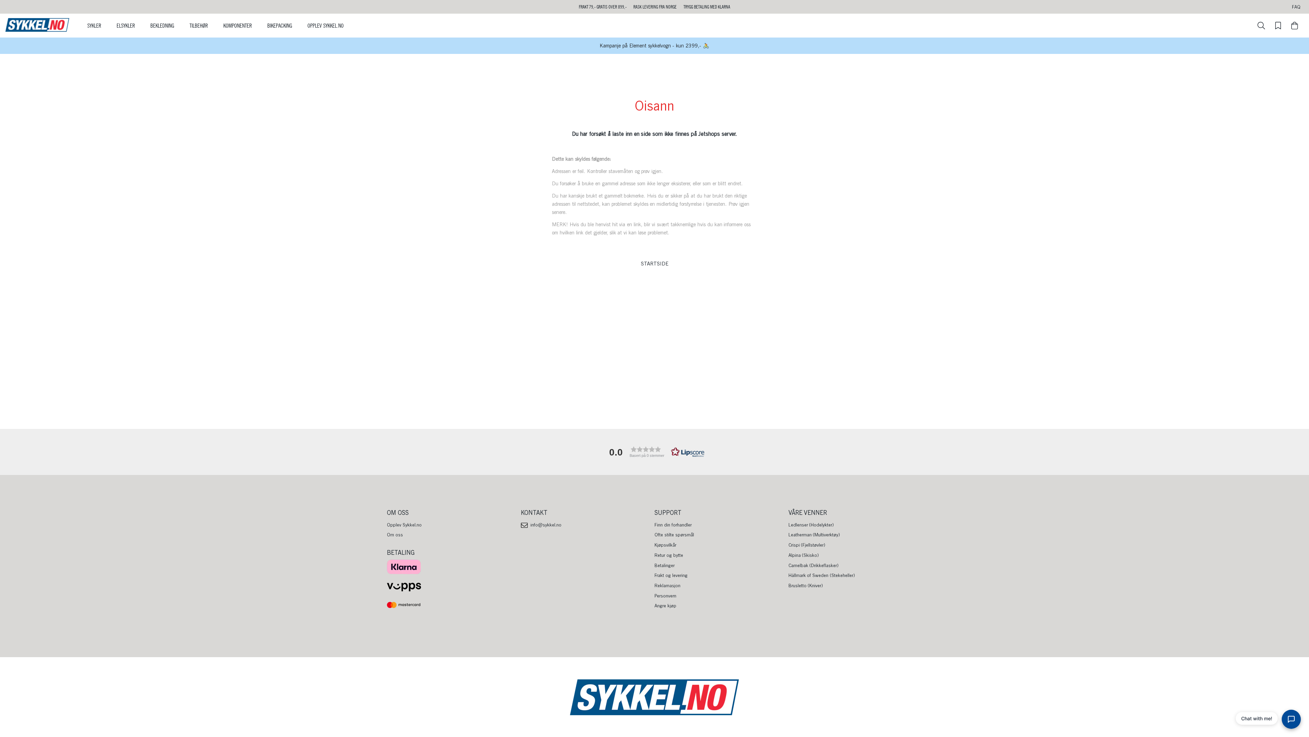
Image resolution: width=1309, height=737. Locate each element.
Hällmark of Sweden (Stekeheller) (821, 575)
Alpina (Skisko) (803, 555)
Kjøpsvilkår (665, 545)
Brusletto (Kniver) (805, 585)
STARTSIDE (654, 264)
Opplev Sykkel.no (325, 25)
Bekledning (162, 25)
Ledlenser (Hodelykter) (811, 525)
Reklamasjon (667, 585)
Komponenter (237, 25)
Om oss (395, 534)
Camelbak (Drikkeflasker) (813, 565)
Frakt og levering (671, 575)
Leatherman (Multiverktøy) (814, 534)
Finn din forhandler (673, 525)
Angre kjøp (665, 605)
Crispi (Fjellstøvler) (807, 545)
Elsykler (126, 25)
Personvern (665, 595)
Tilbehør (199, 25)
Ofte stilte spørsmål (674, 534)
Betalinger (664, 565)
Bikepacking (279, 25)
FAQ (1296, 7)
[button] (654, 452)
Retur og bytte (668, 555)
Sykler (94, 25)
